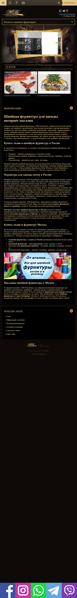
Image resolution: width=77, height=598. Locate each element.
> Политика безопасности (14, 323)
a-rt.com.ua (45, 351)
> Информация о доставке (15, 320)
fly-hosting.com (41, 354)
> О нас (8, 316)
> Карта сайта (10, 334)
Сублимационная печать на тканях (49, 95)
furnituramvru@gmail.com (67, 14)
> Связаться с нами (12, 330)
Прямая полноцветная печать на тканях (17, 95)
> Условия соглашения (14, 327)
